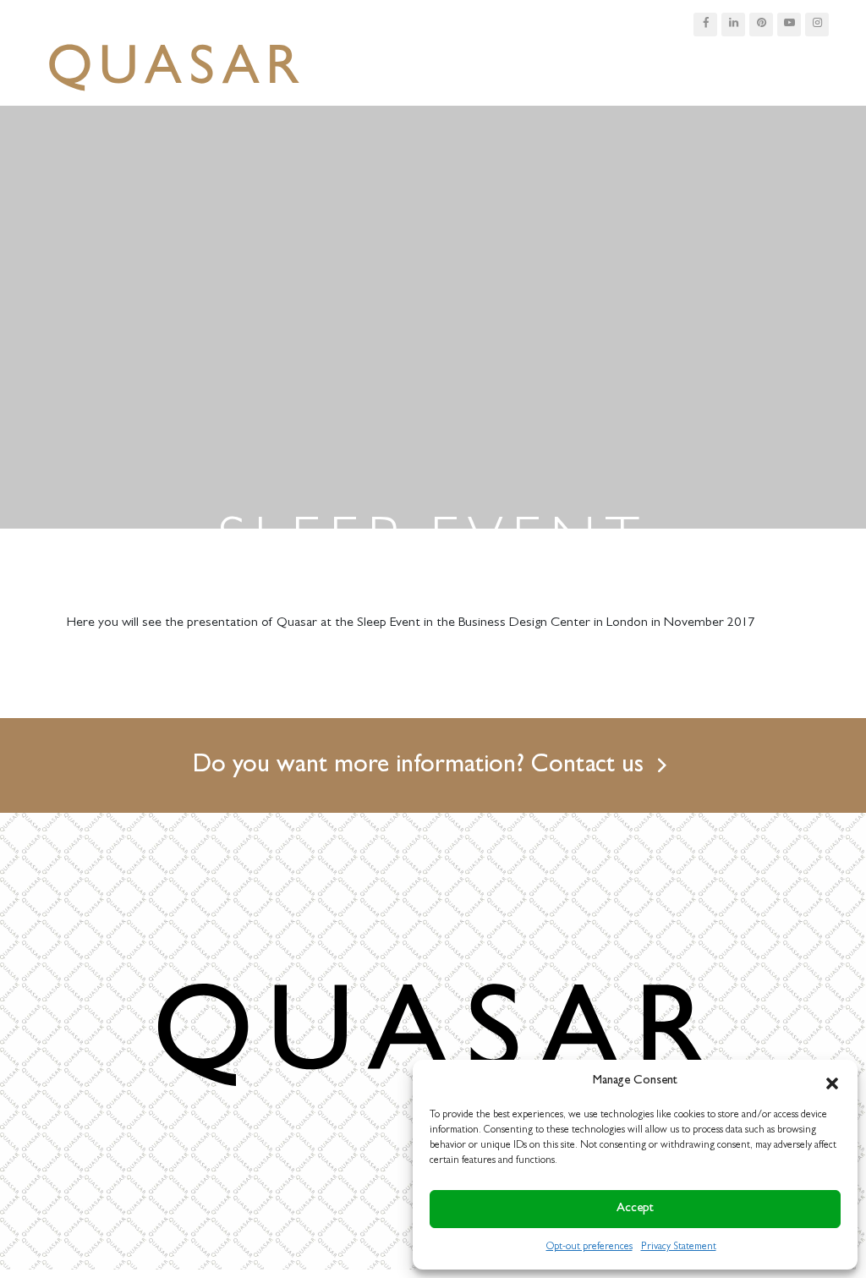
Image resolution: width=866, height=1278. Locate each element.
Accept (635, 1209)
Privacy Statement (678, 1247)
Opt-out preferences (589, 1247)
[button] (832, 1081)
